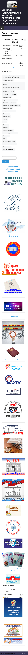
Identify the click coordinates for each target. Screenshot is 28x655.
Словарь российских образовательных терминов (12, 83)
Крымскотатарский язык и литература (11, 105)
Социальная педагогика (8, 149)
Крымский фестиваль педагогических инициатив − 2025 (13, 235)
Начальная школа (7, 97)
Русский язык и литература (9, 102)
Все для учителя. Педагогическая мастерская (11, 88)
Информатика (6, 116)
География (5, 127)
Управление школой (8, 80)
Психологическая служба (9, 141)
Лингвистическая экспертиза (13, 454)
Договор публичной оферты (11, 67)
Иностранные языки (7, 108)
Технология (6, 135)
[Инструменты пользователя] (25, 40)
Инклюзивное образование (9, 144)
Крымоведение (7, 147)
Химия (4, 122)
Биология (5, 124)
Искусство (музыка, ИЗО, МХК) (10, 133)
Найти (5, 161)
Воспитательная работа (8, 91)
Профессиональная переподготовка (13, 359)
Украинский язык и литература (10, 100)
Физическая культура (8, 130)
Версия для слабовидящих (7, 653)
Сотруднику (13, 316)
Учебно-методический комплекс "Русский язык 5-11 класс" (13, 569)
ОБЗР (4, 138)
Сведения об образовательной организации (13, 169)
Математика (6, 113)
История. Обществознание (9, 111)
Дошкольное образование (9, 94)
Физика (5, 119)
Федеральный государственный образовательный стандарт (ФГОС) (11, 76)
